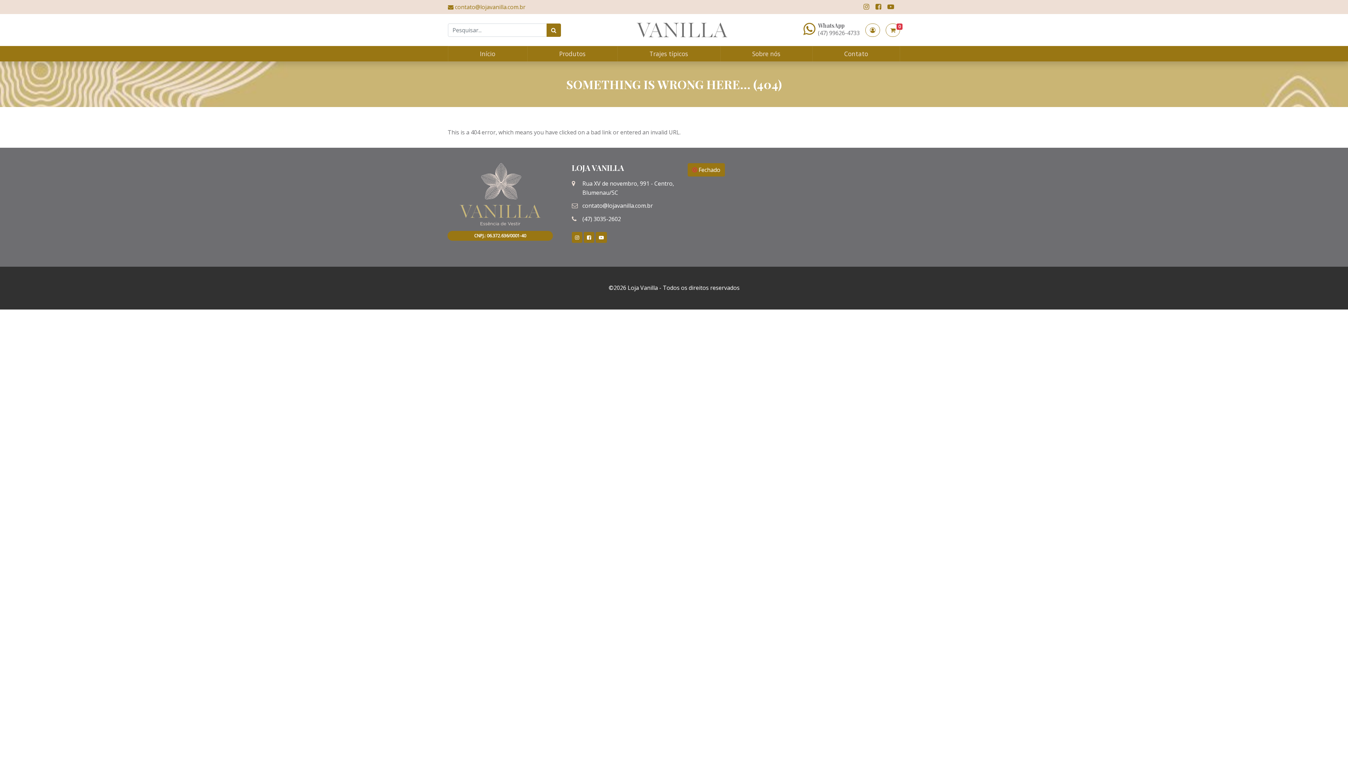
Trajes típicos (668, 53)
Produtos (572, 53)
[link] (866, 6)
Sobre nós (766, 53)
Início (487, 53)
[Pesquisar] (554, 30)
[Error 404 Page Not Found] (682, 30)
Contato (856, 53)
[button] (872, 30)
